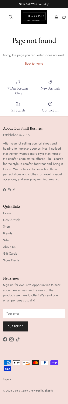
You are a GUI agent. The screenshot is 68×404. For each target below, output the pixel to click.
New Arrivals (11, 220)
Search (7, 379)
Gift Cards (10, 253)
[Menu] (4, 17)
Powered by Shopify (42, 390)
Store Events (11, 260)
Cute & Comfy (21, 390)
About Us (9, 247)
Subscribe (15, 326)
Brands (7, 233)
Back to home (34, 63)
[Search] (12, 17)
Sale (6, 240)
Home (7, 213)
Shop (6, 226)
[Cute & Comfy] (34, 17)
